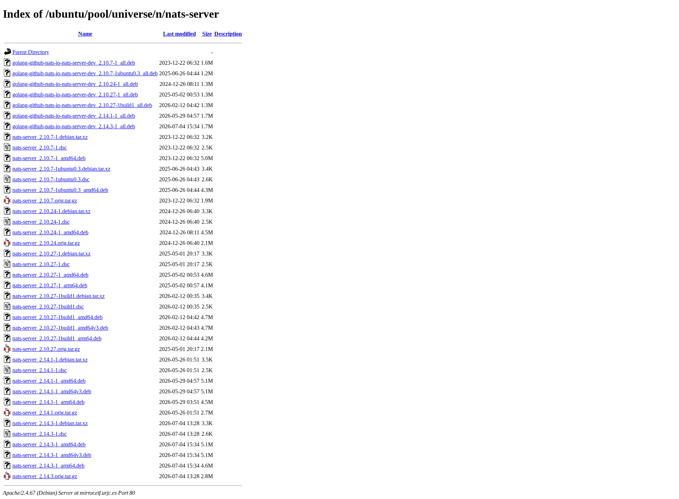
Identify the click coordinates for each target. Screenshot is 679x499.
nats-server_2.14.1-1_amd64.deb (49, 381)
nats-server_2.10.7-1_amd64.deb (49, 158)
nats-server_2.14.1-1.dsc (39, 370)
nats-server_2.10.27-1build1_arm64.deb (56, 338)
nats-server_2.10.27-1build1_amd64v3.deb (60, 328)
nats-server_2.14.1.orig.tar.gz (44, 413)
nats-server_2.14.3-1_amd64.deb (49, 444)
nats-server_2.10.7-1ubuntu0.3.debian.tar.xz (61, 169)
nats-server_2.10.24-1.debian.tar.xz (51, 211)
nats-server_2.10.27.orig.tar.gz (46, 349)
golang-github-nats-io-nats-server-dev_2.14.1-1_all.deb (73, 116)
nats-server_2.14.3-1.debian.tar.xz (50, 423)
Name (85, 34)
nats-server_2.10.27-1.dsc (41, 264)
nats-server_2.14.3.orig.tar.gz (44, 476)
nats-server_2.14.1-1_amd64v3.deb (51, 391)
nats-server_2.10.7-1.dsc (39, 148)
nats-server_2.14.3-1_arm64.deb (48, 466)
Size (207, 34)
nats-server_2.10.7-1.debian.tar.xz (50, 137)
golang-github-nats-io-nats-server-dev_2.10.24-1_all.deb (75, 84)
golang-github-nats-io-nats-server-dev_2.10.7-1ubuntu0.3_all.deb (85, 73)
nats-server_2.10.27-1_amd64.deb (50, 275)
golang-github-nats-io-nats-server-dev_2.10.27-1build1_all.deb (82, 105)
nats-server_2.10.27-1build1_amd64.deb (57, 317)
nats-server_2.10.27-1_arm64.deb (49, 285)
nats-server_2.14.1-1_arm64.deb (48, 402)
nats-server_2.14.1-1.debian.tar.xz (50, 360)
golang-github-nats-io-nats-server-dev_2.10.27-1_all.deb (75, 95)
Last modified (179, 34)
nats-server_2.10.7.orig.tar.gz (44, 201)
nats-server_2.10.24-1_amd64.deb (50, 232)
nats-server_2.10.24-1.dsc (41, 222)
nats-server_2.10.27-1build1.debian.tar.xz (58, 296)
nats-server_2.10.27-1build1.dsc (48, 307)
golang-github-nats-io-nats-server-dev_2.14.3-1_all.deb (73, 126)
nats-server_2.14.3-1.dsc (39, 434)
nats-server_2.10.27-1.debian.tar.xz (51, 254)
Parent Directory (30, 52)
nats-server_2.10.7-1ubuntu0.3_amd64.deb (60, 190)
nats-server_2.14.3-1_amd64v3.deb (51, 455)
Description (228, 34)
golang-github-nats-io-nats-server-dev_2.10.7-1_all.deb (73, 63)
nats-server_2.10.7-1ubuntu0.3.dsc (50, 179)
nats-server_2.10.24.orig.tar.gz (46, 243)
